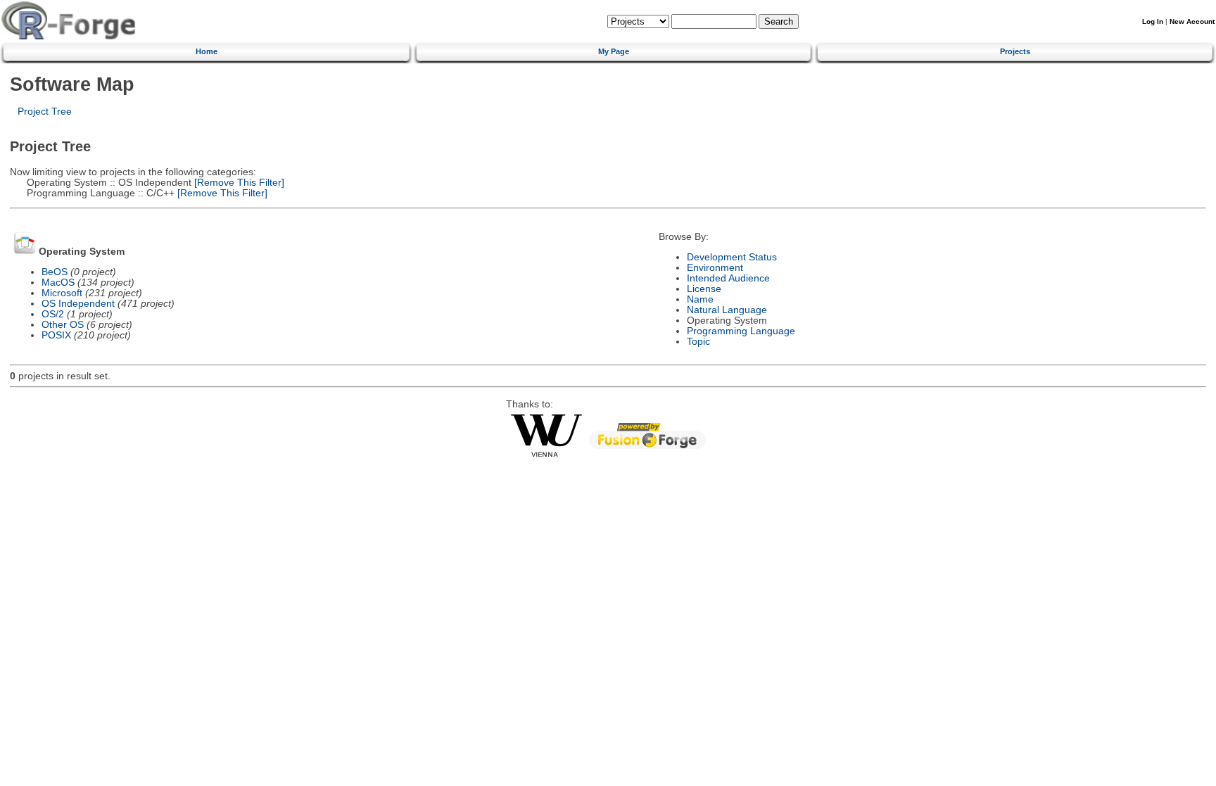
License (704, 289)
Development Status (732, 257)
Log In (1152, 21)
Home (206, 51)
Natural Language (727, 310)
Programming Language (741, 331)
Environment (715, 267)
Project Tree (45, 111)
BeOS (55, 272)
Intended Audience (728, 278)
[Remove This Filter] (237, 182)
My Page (613, 51)
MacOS (58, 282)
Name (700, 299)
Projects (1015, 51)
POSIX (56, 335)
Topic (698, 341)
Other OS (63, 324)
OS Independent (78, 303)
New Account (1192, 21)
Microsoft (62, 293)
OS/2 (53, 314)
